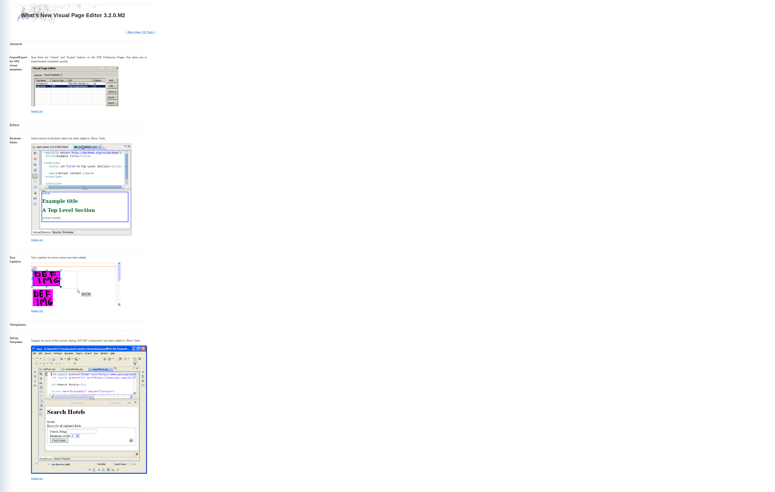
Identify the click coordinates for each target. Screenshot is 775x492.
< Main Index (133, 32)
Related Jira (37, 111)
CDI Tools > (149, 32)
